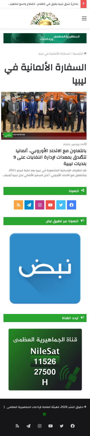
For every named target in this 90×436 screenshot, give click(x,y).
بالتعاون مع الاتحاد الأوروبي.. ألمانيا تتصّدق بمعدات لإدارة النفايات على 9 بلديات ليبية (50, 157)
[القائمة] (84, 20)
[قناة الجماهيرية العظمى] (45, 18)
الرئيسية (78, 53)
